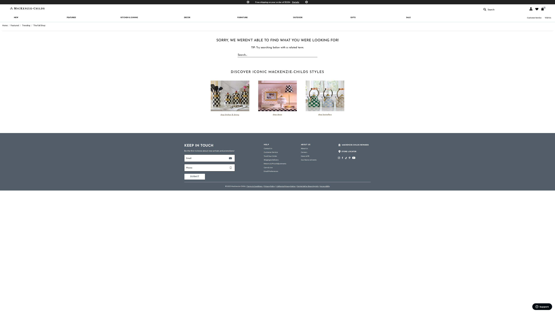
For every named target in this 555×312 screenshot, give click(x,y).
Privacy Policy (269, 186)
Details (295, 2)
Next (306, 2)
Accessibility (325, 186)
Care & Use (268, 167)
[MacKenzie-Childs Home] (27, 8)
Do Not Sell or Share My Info (308, 186)
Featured (15, 25)
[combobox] (504, 9)
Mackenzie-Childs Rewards (355, 145)
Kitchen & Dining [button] (129, 17)
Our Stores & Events (309, 160)
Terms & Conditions (255, 186)
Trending (26, 25)
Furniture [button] (242, 17)
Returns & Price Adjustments (275, 163)
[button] (530, 8)
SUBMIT (194, 176)
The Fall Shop (39, 25)
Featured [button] (71, 17)
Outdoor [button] (297, 17)
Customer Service (534, 18)
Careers (304, 152)
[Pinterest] (349, 158)
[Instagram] (339, 158)
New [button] (16, 17)
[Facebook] (342, 158)
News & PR (305, 156)
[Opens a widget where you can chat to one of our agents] (542, 307)
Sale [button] (408, 17)
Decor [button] (187, 17)
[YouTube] (353, 158)
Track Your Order (270, 156)
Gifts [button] (353, 17)
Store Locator (349, 152)
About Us (304, 148)
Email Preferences (271, 171)
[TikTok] (346, 158)
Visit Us (548, 18)
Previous (248, 2)
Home (5, 25)
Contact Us (268, 148)
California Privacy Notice (286, 186)
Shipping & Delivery (271, 160)
